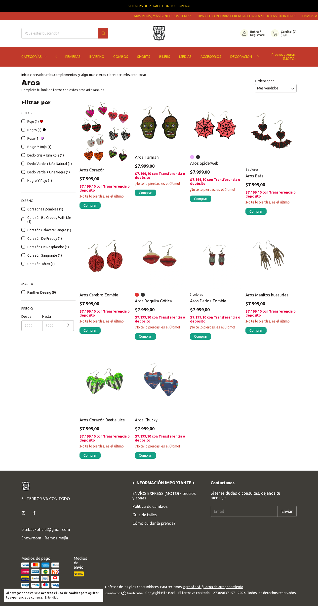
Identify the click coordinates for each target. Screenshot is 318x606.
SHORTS (143, 57)
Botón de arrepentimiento (223, 587)
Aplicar (68, 325)
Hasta (46, 317)
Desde (26, 317)
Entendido (51, 597)
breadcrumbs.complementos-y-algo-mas (64, 75)
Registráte (257, 35)
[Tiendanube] (124, 594)
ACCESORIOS (210, 57)
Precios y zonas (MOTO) (284, 57)
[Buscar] (103, 33)
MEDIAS (185, 57)
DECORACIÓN (241, 57)
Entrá (254, 31)
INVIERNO (96, 57)
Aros (102, 75)
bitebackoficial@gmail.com (45, 529)
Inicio (25, 75)
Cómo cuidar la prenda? (153, 523)
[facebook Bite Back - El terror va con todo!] (34, 513)
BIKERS (164, 57)
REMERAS (72, 57)
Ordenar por (264, 81)
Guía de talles (144, 515)
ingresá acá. (192, 587)
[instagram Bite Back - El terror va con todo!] (23, 513)
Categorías (31, 57)
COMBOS (120, 57)
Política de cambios (150, 506)
